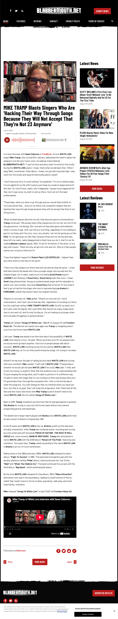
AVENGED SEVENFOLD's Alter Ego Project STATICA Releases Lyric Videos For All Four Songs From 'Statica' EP (95, 172)
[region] (59, 611)
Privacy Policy (73, 21)
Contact (54, 21)
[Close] (114, 610)
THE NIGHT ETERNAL (103, 225)
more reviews (97, 267)
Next (69, 562)
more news (97, 188)
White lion (21, 550)
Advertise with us (103, 593)
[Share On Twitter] (64, 551)
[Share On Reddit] (69, 551)
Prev (10, 562)
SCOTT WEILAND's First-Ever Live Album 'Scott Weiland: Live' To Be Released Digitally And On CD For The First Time (96, 96)
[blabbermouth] (59, 13)
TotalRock (47, 154)
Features (21, 21)
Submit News (102, 11)
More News (40, 561)
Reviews (37, 21)
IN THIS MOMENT (105, 204)
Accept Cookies (88, 614)
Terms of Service (96, 21)
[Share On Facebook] (58, 551)
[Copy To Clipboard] (74, 551)
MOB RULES (103, 244)
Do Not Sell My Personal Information (88, 608)
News (5, 21)
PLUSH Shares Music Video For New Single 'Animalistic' (96, 134)
